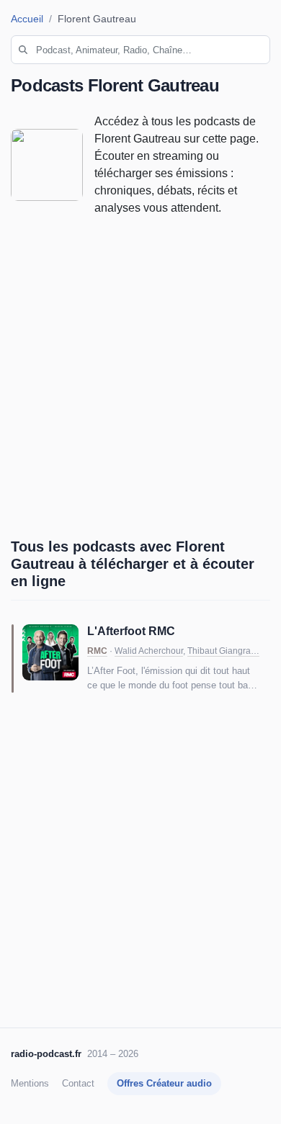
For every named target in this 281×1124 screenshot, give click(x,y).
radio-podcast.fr (46, 1053)
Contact (78, 1083)
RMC (97, 651)
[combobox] (140, 49)
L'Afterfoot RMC (131, 631)
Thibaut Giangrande (226, 651)
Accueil (27, 19)
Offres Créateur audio (164, 1083)
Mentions (30, 1083)
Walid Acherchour (149, 651)
